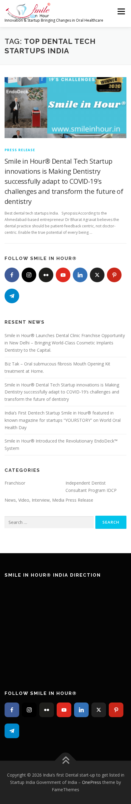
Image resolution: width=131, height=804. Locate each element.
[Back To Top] (65, 761)
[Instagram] (29, 275)
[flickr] (46, 275)
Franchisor (15, 483)
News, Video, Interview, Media (34, 500)
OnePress (91, 782)
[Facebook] (12, 275)
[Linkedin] (80, 275)
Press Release (20, 150)
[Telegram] (12, 296)
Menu (121, 11)
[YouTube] (63, 275)
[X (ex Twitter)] (97, 275)
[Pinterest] (114, 275)
